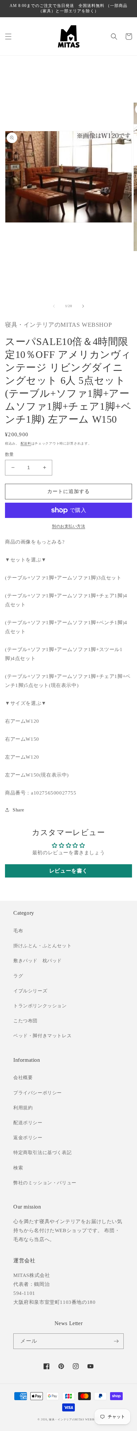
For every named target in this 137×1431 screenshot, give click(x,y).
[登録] (116, 1341)
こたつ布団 (25, 1020)
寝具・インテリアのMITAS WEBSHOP (74, 1419)
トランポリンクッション (40, 1005)
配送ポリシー (28, 1122)
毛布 (18, 930)
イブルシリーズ (30, 990)
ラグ (18, 975)
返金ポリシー (28, 1137)
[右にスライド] (83, 306)
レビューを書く (68, 871)
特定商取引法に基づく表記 (42, 1152)
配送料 (26, 443)
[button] (8, 36)
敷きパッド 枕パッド (37, 960)
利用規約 (23, 1107)
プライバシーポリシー (37, 1092)
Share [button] (18, 809)
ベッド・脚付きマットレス (42, 1035)
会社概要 (23, 1077)
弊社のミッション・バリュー (44, 1182)
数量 (9, 454)
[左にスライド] (54, 306)
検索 (18, 1167)
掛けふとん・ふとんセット (42, 945)
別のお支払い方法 (68, 526)
